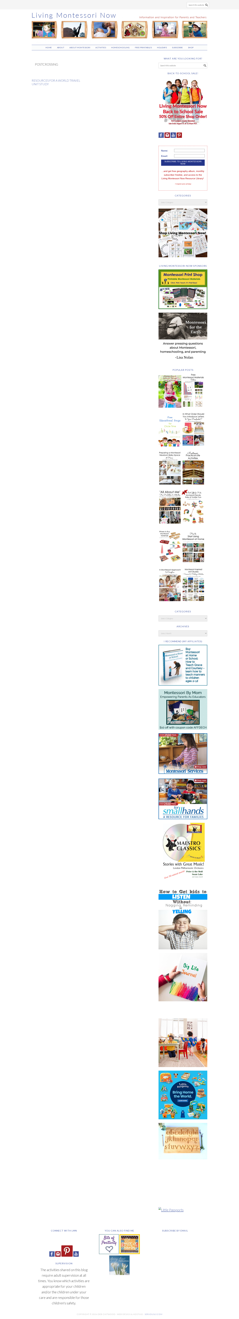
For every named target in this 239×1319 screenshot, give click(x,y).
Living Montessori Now (119, 25)
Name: (164, 150)
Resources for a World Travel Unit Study (56, 82)
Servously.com (153, 1314)
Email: (164, 156)
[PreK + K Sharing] (130, 1253)
